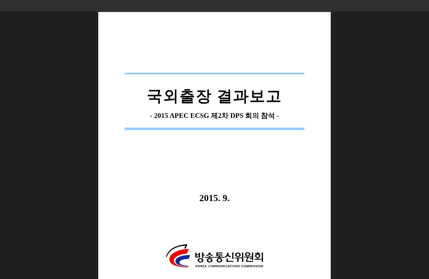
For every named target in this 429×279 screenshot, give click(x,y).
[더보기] (423, 6)
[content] (214, 139)
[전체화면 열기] (411, 6)
